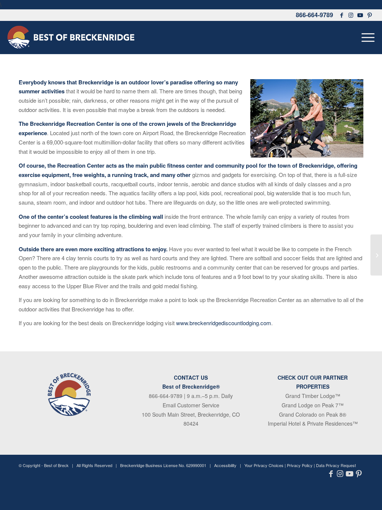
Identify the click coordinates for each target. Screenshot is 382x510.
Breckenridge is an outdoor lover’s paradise (135, 82)
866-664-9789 (314, 14)
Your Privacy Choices (264, 465)
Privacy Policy (300, 465)
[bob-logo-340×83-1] (70, 37)
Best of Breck (56, 465)
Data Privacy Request (336, 465)
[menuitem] (366, 37)
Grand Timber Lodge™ (312, 395)
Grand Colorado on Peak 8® (312, 414)
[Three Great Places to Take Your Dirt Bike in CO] (376, 255)
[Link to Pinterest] (370, 15)
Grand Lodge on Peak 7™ (313, 405)
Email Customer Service (191, 405)
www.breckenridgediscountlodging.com (223, 323)
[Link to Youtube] (360, 15)
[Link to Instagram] (351, 15)
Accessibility (225, 465)
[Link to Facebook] (341, 15)
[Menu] (366, 37)
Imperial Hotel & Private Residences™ (313, 423)
